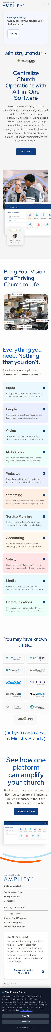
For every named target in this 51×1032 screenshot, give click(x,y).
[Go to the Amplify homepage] (18, 877)
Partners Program (13, 922)
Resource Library (12, 913)
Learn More (26, 151)
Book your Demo (12, 896)
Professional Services (14, 926)
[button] (45, 4)
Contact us (9, 900)
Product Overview (13, 892)
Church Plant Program (15, 918)
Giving (13, 33)
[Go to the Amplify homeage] (13, 4)
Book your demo (26, 811)
